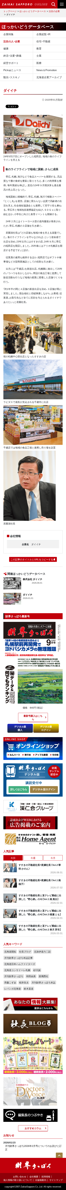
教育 (38, 48)
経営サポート (11, 63)
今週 (33, 858)
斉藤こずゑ (10, 982)
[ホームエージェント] (30, 838)
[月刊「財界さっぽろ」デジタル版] (18, 789)
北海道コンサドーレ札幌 (17, 970)
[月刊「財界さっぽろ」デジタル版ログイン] (44, 789)
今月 (53, 858)
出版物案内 (40, 1180)
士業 (38, 55)
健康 (5, 48)
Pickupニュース (12, 70)
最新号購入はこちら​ (33, 717)
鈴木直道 (28, 988)
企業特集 (8, 34)
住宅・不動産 (43, 41)
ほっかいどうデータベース (32, 11)
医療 (38, 63)
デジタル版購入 (20, 728)
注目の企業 (54, 11)
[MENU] (62, 4)
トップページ (10, 11)
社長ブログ (25, 951)
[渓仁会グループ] (30, 806)
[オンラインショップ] (33, 748)
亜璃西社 (43, 976)
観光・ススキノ (11, 77)
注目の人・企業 (11, 41)
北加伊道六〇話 (42, 951)
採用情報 (45, 1176)
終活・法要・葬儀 (12, 55)
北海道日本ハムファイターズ (19, 964)
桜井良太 (24, 982)
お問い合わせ (19, 1176)
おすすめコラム (33, 1128)
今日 (13, 858)
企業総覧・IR (43, 34)
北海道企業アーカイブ (49, 77)
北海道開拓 (10, 951)
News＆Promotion (46, 70)
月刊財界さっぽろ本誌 (43, 982)
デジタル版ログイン (46, 728)
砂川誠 (36, 970)
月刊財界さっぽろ (13, 976)
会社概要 (33, 1176)
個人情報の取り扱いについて (17, 1180)
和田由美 (31, 976)
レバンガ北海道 (12, 988)
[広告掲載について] (30, 822)
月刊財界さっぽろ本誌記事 (18, 957)
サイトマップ (56, 1180)
